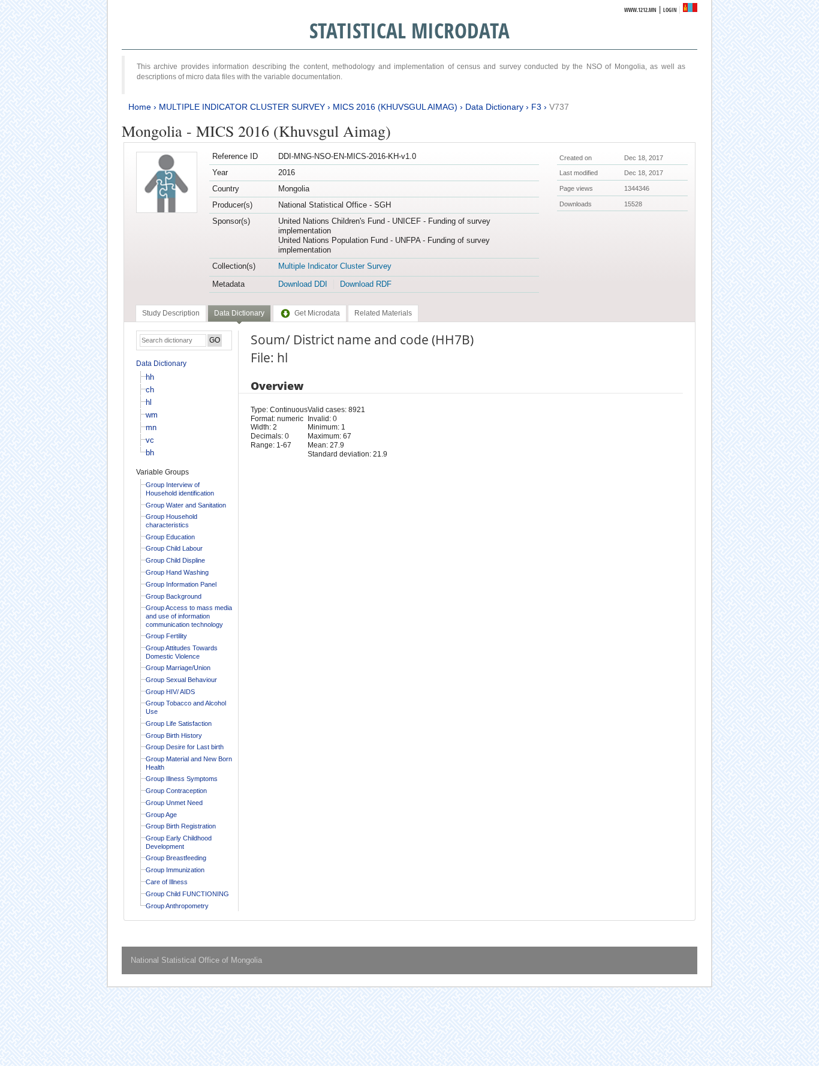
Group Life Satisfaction (179, 723)
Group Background (173, 596)
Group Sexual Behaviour (181, 679)
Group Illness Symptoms (182, 778)
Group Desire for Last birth (185, 746)
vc (150, 440)
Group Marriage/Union (178, 667)
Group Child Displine (175, 560)
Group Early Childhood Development (179, 842)
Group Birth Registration (181, 826)
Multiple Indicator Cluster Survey (335, 266)
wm (152, 414)
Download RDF (366, 284)
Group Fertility (166, 635)
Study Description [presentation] (171, 313)
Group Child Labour (174, 548)
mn (151, 427)
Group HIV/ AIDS (170, 691)
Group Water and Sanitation (186, 505)
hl (149, 402)
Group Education (170, 536)
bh (150, 452)
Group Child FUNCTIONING (187, 893)
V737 (559, 107)
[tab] (171, 313)
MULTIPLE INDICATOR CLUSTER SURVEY (242, 107)
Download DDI (302, 284)
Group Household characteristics (171, 521)
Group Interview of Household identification (180, 489)
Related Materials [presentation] (383, 313)
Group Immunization (175, 869)
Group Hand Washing (177, 572)
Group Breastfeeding (176, 857)
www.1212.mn (640, 10)
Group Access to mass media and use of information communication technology (189, 615)
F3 (536, 107)
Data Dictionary (494, 107)
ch (150, 389)
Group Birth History (174, 735)
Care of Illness (167, 881)
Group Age (161, 814)
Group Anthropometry (177, 905)
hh (150, 377)
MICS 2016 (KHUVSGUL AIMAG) (395, 107)
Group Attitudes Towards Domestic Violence (182, 652)
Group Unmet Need (174, 802)
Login (670, 10)
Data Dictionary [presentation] (239, 313)
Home (139, 107)
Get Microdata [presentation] (317, 313)
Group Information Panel (181, 584)
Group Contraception (176, 790)
